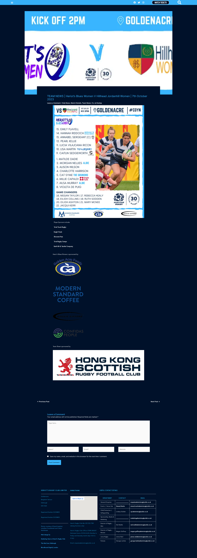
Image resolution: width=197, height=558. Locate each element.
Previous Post (43, 402)
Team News (86, 103)
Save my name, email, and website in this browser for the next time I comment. (78, 456)
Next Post (155, 402)
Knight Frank (58, 232)
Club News (66, 103)
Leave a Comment (54, 103)
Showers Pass (58, 237)
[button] (12, 2)
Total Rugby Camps (60, 241)
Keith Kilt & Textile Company (63, 246)
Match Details (76, 103)
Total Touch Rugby (60, 227)
